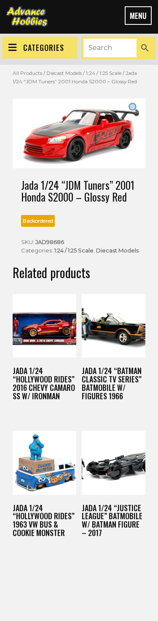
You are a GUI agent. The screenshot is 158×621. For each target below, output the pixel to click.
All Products (27, 73)
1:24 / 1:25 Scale (103, 73)
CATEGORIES (43, 47)
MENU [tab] (138, 15)
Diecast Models (64, 73)
